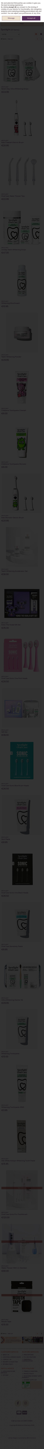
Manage (11, 18)
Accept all (31, 18)
